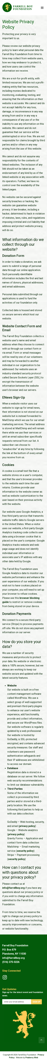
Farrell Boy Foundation (23, 8)
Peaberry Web (31, 1057)
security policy (25, 850)
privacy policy (27, 826)
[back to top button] (42, 1040)
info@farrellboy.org (13, 887)
